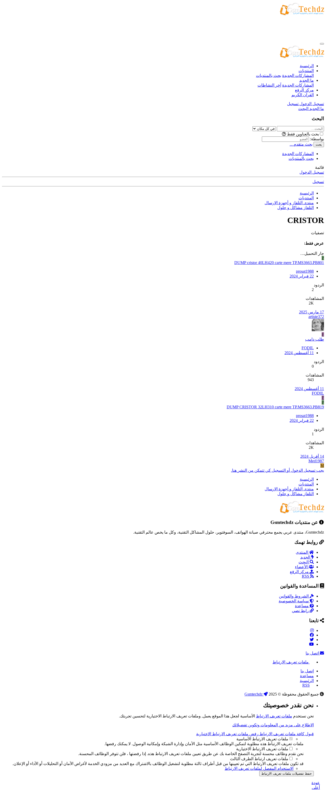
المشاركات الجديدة (298, 75)
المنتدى (302, 552)
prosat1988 (305, 271)
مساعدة (302, 606)
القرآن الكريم (302, 95)
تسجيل (318, 181)
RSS (306, 576)
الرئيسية (307, 66)
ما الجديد (306, 80)
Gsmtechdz (254, 694)
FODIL (308, 348)
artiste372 (316, 316)
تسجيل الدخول (312, 172)
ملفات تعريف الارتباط (291, 662)
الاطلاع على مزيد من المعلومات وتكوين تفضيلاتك (273, 725)
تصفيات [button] (317, 233)
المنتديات (306, 70)
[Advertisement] (231, 28)
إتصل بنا (307, 671)
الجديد (305, 557)
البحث (304, 562)
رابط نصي (301, 610)
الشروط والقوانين (294, 596)
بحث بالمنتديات (268, 75)
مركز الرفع (304, 90)
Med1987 (316, 461)
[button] (284, 134)
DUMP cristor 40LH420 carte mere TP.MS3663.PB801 (279, 262)
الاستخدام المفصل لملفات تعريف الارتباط (259, 768)
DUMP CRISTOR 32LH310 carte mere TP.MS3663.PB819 (275, 407)
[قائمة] (322, 44)
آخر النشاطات (269, 85)
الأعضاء (302, 567)
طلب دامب (314, 339)
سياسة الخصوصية (294, 601)
